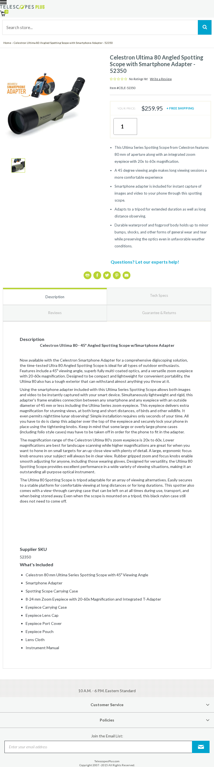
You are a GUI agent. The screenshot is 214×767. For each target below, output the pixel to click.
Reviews (55, 312)
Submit (201, 746)
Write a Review (161, 79)
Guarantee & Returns (159, 312)
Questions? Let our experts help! (145, 261)
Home (7, 42)
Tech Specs (159, 295)
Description (54, 297)
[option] (18, 165)
